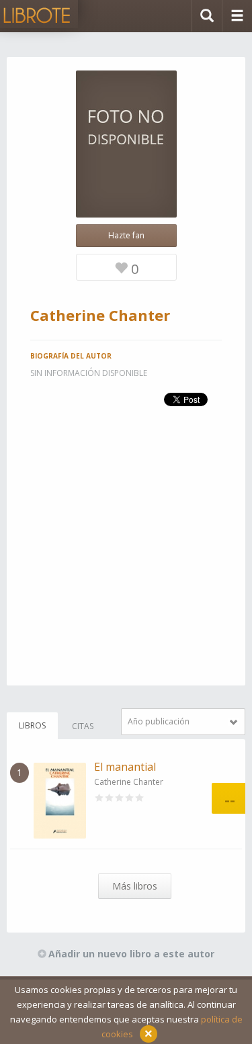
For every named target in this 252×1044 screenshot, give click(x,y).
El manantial (125, 766)
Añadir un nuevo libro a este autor (131, 953)
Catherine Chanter (128, 782)
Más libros (134, 886)
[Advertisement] (126, 559)
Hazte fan (126, 235)
